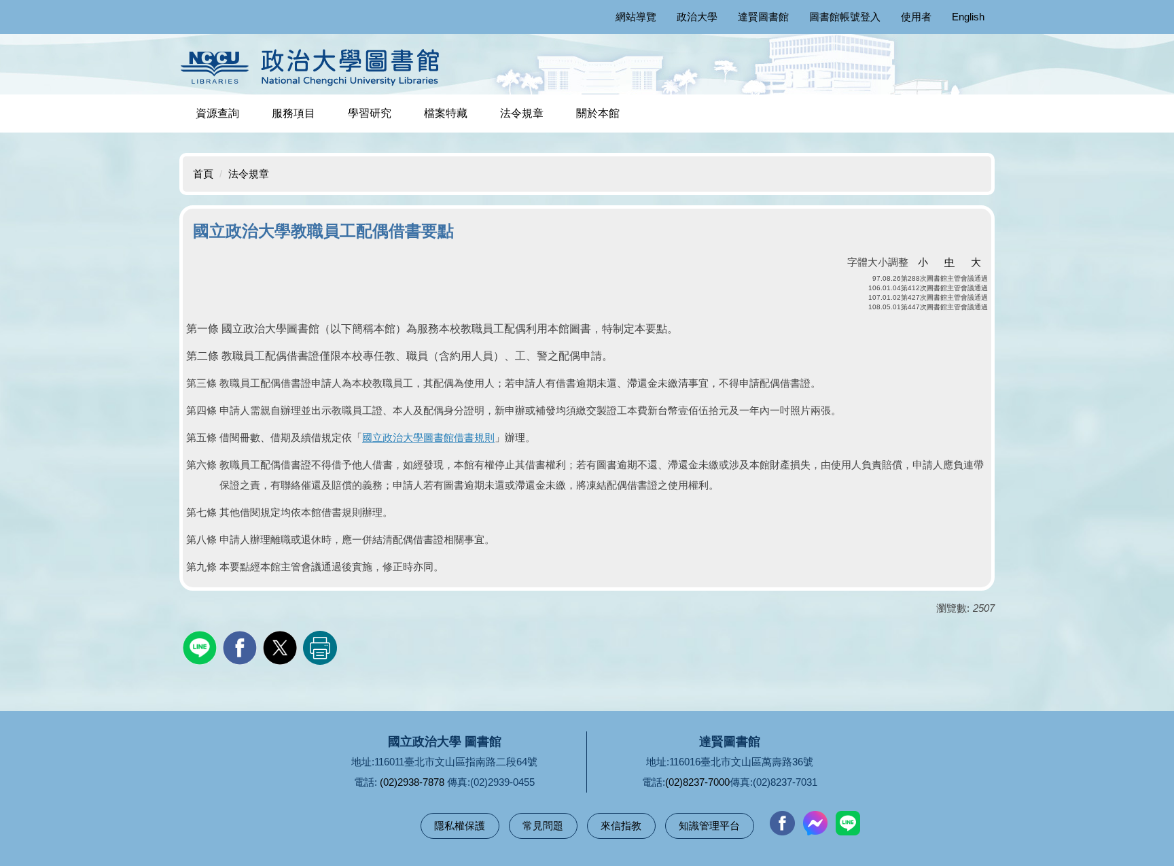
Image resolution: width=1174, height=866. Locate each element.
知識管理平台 (709, 825)
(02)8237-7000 (697, 782)
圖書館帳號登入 (844, 16)
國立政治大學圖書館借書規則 (428, 437)
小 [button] (923, 262)
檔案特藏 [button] (445, 113)
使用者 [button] (916, 16)
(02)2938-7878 (412, 782)
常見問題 (542, 825)
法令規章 (522, 113)
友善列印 (320, 648)
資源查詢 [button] (217, 113)
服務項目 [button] (293, 113)
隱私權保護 (459, 825)
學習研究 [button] (369, 113)
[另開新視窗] (782, 823)
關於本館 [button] (598, 113)
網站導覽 (636, 16)
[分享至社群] (201, 646)
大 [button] (976, 262)
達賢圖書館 (763, 16)
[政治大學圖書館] (313, 67)
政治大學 (697, 16)
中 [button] (949, 262)
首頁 (203, 173)
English (968, 16)
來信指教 (621, 825)
